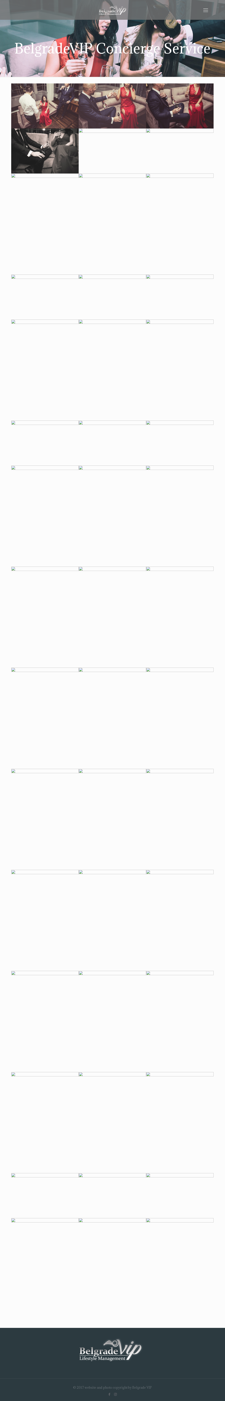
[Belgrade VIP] (112, 10)
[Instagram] (115, 1394)
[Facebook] (109, 1394)
